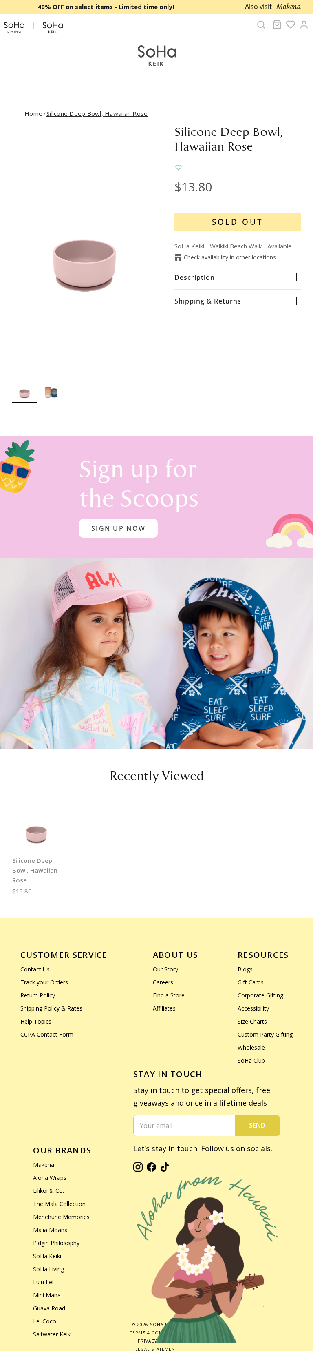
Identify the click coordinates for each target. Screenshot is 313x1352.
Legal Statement (156, 1349)
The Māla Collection (59, 1204)
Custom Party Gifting (265, 1034)
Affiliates (164, 1008)
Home (33, 113)
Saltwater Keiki (52, 1334)
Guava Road (49, 1308)
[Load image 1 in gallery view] (84, 248)
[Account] (304, 24)
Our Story (165, 969)
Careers (163, 982)
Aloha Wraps (49, 1177)
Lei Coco (44, 1321)
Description (194, 277)
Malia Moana (50, 1230)
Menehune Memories (61, 1217)
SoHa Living (48, 1269)
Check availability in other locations (230, 257)
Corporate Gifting (260, 995)
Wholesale (251, 1047)
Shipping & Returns (207, 301)
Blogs (245, 969)
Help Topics (35, 1021)
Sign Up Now (118, 528)
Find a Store (169, 995)
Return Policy (37, 995)
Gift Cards (251, 982)
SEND (257, 1125)
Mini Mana (47, 1295)
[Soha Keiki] (156, 56)
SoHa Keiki (47, 1256)
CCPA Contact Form (46, 1034)
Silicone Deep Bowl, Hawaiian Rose (97, 113)
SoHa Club (251, 1060)
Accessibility (253, 1008)
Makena (43, 1164)
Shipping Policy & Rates (51, 1008)
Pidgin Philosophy (56, 1243)
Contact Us (35, 969)
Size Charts (252, 1021)
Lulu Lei (43, 1282)
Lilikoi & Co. (48, 1191)
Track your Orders (44, 982)
